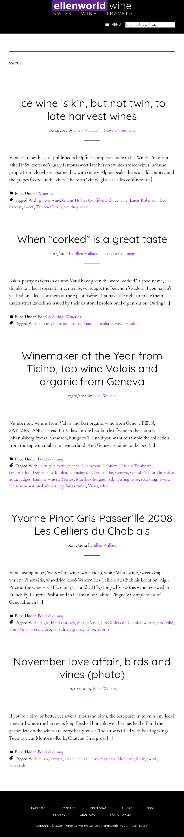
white (105, 486)
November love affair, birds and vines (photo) (92, 668)
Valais (93, 486)
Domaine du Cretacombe (91, 472)
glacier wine (49, 200)
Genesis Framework (103, 826)
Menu (116, 25)
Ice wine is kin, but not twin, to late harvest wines (92, 109)
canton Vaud (81, 323)
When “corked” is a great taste (92, 239)
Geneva (121, 472)
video (46, 629)
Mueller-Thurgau (90, 479)
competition (20, 472)
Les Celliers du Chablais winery (128, 622)
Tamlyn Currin (49, 207)
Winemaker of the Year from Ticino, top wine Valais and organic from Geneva (92, 368)
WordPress (128, 826)
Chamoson (91, 466)
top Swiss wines (72, 486)
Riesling (122, 479)
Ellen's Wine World (92, 8)
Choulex (110, 466)
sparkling (149, 479)
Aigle (44, 622)
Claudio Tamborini (136, 466)
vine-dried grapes (68, 629)
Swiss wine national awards (32, 486)
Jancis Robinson (144, 200)
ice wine (120, 200)
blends (73, 466)
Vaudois (132, 323)
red (110, 479)
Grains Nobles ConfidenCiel (86, 200)
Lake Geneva (76, 758)
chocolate (103, 323)
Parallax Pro (74, 826)
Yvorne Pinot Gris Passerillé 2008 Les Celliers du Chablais (92, 524)
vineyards (17, 765)
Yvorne (103, 629)
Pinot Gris (18, 629)
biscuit (45, 323)
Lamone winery (46, 479)
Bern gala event (52, 466)
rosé (135, 479)
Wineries (45, 193)
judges (25, 479)
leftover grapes (102, 758)
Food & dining (51, 316)
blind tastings (63, 622)
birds (43, 758)
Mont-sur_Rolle (131, 758)
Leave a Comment (119, 130)
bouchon (60, 323)
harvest (56, 758)
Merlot (67, 479)
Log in (143, 826)
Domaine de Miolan (50, 472)
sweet (29, 207)
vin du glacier (76, 207)
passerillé (165, 622)
